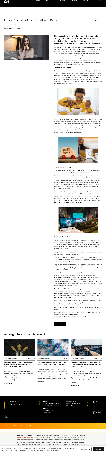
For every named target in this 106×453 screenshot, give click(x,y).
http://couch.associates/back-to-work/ (73, 317)
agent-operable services (25, 437)
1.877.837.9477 (16, 401)
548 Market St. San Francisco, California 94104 (73, 404)
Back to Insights (93, 21)
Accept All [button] (98, 449)
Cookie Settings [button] (85, 449)
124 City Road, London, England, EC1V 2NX (49, 411)
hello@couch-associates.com (21, 404)
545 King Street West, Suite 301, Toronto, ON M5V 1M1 (51, 404)
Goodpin (58, 277)
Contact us (59, 323)
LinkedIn (98, 412)
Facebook (99, 402)
